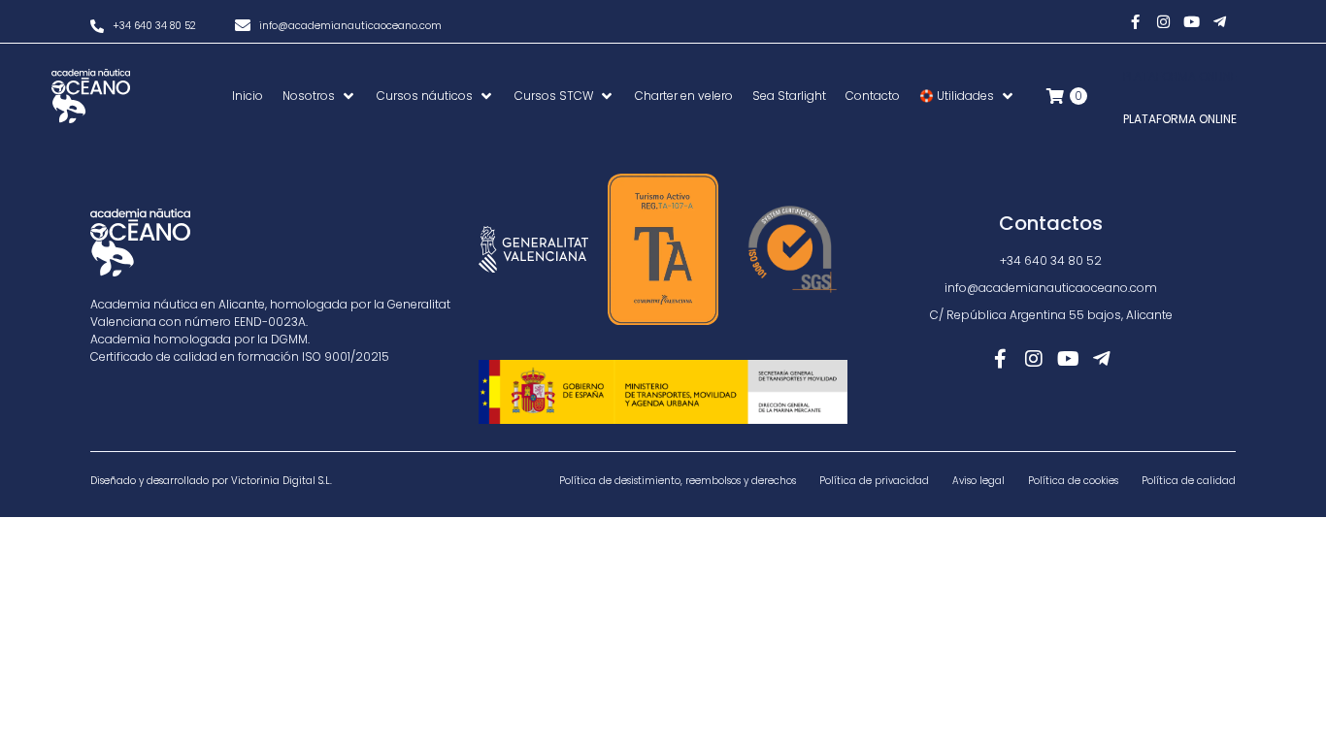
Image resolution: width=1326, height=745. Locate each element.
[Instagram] (1164, 21)
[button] (320, 96)
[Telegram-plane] (1220, 21)
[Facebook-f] (1135, 21)
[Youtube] (1192, 21)
